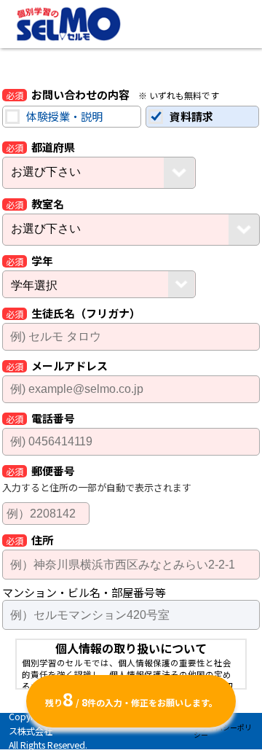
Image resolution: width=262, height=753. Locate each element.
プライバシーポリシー (223, 731)
